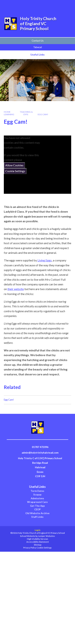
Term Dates (37, 491)
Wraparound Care (37, 502)
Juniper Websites (46, 536)
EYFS (25, 114)
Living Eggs (45, 260)
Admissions (37, 498)
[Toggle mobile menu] (67, 5)
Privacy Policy (29, 547)
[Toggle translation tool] (58, 5)
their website (15, 289)
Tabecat (37, 47)
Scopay (37, 494)
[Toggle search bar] (49, 5)
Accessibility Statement (37, 542)
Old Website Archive (37, 513)
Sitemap (37, 545)
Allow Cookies (14, 165)
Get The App (37, 506)
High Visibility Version (37, 539)
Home (7, 112)
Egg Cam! (43, 114)
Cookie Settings (15, 171)
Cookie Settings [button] (44, 547)
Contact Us (38, 40)
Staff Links (37, 517)
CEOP (37, 509)
